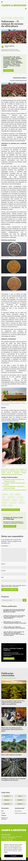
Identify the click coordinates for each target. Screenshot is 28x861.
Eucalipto (21, 17)
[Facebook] (7, 840)
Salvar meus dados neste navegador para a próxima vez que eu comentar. (13, 586)
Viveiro (10, 505)
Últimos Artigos (8, 17)
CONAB (3, 813)
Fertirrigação (6, 499)
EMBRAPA (3, 815)
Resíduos (4, 502)
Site (2, 577)
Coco (3, 497)
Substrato (21, 502)
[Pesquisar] (24, 600)
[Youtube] (9, 840)
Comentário (5, 545)
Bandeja (18, 494)
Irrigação (14, 499)
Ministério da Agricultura (4, 818)
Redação (6, 47)
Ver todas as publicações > (9, 678)
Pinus (21, 499)
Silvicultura (13, 502)
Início (2, 17)
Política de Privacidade (20, 813)
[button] (1, 2)
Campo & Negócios (9, 46)
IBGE (2, 811)
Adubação (5, 494)
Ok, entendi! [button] (13, 855)
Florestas (15, 17)
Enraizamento (11, 497)
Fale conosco (18, 811)
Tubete (4, 505)
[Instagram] (4, 840)
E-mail (3, 570)
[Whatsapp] (2, 840)
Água (11, 494)
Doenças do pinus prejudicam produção (15, 490)
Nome (3, 564)
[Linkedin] (11, 840)
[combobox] (11, 600)
